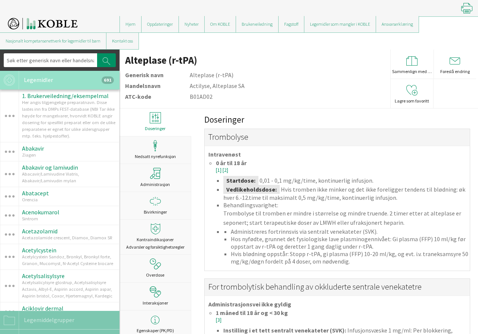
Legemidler (67, 80)
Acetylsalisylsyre (43, 276)
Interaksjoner (155, 303)
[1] (219, 170)
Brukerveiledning (257, 24)
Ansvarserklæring (397, 24)
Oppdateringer (160, 24)
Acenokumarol (40, 212)
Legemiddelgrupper (48, 320)
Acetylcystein (39, 250)
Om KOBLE (220, 24)
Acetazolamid (40, 231)
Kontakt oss (122, 41)
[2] (225, 170)
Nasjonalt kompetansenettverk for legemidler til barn (53, 41)
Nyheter (191, 24)
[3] (218, 320)
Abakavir (33, 148)
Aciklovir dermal (42, 308)
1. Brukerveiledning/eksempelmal (65, 96)
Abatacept (35, 193)
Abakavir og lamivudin (50, 167)
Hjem (130, 24)
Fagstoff (291, 24)
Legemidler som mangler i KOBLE (340, 24)
